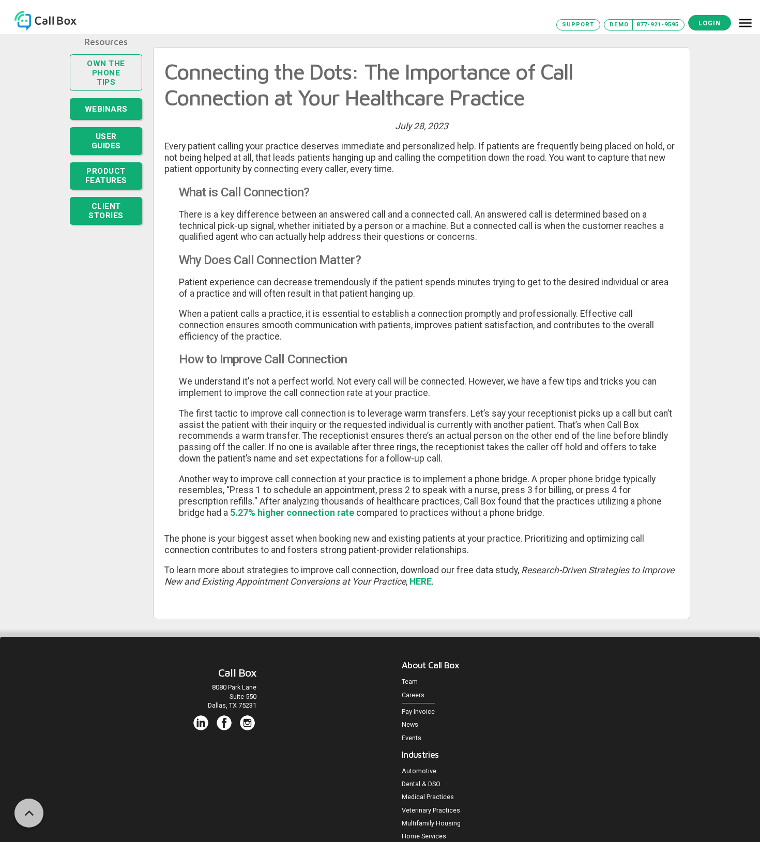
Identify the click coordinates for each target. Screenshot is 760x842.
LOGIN (709, 23)
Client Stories (106, 188)
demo (619, 24)
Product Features (106, 156)
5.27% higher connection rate (292, 513)
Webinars (106, 97)
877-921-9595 (657, 24)
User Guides (106, 126)
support (578, 24)
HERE (420, 581)
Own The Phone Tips (106, 66)
